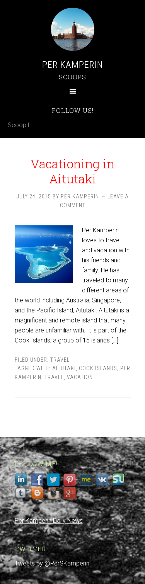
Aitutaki (64, 368)
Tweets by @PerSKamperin (52, 563)
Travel (60, 360)
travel (54, 377)
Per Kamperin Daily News (49, 520)
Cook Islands (98, 368)
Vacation (80, 377)
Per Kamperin (72, 64)
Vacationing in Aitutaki (72, 170)
